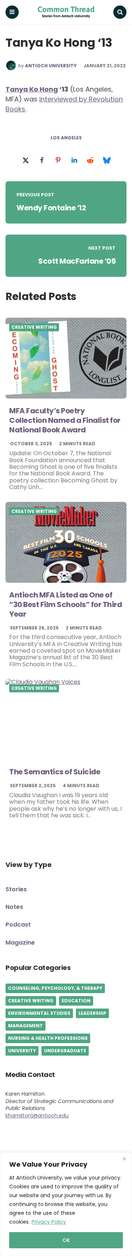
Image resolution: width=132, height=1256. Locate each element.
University (22, 1051)
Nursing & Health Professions (48, 1038)
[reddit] (90, 160)
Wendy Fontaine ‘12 (51, 208)
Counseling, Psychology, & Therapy (55, 988)
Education (76, 1001)
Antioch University (51, 65)
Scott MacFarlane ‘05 (76, 261)
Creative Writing (34, 327)
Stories (16, 889)
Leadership (92, 1013)
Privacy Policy (49, 1221)
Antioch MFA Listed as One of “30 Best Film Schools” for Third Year (65, 604)
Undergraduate (65, 1051)
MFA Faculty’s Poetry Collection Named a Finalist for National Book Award (65, 420)
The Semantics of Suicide (54, 772)
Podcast (18, 924)
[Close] (124, 1158)
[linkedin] (74, 160)
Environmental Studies (39, 1013)
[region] (66, 1204)
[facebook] (41, 160)
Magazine (20, 942)
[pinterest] (58, 160)
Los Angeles (66, 137)
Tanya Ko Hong (32, 89)
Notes (14, 907)
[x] (25, 160)
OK (66, 1240)
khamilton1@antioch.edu (37, 1115)
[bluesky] (106, 160)
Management (25, 1026)
